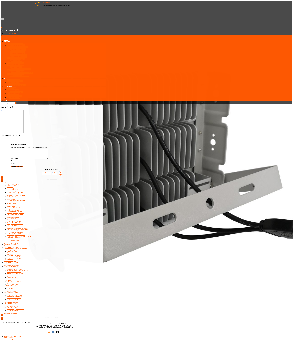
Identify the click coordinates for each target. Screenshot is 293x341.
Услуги (5, 78)
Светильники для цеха (16, 67)
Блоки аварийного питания (14, 281)
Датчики (9, 276)
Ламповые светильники (13, 218)
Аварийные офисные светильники (16, 295)
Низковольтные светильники (11, 246)
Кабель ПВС (10, 187)
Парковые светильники (16, 62)
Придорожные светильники (17, 75)
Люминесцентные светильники (12, 287)
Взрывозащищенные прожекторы (18, 56)
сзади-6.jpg (3, 138)
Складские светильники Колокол (15, 63)
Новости (6, 100)
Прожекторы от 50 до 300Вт (17, 71)
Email (13, 163)
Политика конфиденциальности (12, 339)
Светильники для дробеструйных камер (17, 229)
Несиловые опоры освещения (17, 200)
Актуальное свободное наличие (15, 44)
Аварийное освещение (9, 263)
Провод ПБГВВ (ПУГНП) (13, 189)
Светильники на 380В (12, 230)
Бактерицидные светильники (11, 266)
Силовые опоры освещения (17, 202)
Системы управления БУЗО (14, 310)
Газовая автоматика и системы (15, 273)
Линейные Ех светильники (17, 51)
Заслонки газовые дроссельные (15, 269)
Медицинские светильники (11, 292)
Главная (6, 40)
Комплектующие (8, 280)
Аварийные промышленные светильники (17, 228)
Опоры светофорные (12, 204)
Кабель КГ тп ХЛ (11, 185)
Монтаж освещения (12, 83)
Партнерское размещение (16, 92)
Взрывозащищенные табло (14, 215)
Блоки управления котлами (14, 272)
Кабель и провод (8, 182)
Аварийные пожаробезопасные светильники (15, 248)
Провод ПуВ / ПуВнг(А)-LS (14, 191)
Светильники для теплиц (10, 305)
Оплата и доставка (11, 88)
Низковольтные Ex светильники (15, 221)
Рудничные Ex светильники (14, 222)
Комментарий (15, 158)
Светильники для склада (10, 303)
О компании (7, 41)
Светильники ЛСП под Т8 (14, 258)
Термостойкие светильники (11, 243)
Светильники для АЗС (12, 74)
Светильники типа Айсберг (11, 262)
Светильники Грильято (13, 299)
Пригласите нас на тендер (13, 97)
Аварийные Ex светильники (17, 52)
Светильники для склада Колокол (12, 241)
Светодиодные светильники (14, 237)
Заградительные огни (12, 307)
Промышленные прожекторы (14, 233)
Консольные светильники (16, 239)
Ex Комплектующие (12, 225)
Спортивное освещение (10, 261)
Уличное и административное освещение (14, 250)
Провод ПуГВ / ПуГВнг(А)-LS (15, 192)
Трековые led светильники (10, 313)
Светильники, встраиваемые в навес (19, 77)
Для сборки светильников (13, 283)
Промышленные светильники (14, 64)
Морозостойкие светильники (11, 244)
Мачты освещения (11, 196)
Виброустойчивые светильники (15, 232)
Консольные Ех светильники (17, 53)
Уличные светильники (12, 57)
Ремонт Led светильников (13, 79)
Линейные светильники (10, 285)
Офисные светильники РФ (14, 298)
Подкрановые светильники (17, 66)
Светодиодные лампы (12, 284)
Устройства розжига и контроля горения (17, 270)
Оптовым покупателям (13, 93)
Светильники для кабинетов (11, 302)
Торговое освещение (9, 311)
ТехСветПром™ (46, 2)
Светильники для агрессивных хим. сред (20, 68)
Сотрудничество (8, 86)
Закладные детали (11, 203)
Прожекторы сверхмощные (14, 255)
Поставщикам (10, 89)
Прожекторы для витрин (10, 300)
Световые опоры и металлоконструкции (17, 46)
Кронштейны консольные (13, 207)
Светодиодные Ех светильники (18, 49)
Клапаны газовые (11, 277)
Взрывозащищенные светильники (15, 48)
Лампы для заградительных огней (15, 309)
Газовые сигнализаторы (13, 274)
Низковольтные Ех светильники (18, 55)
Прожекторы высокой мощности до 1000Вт (21, 73)
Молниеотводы (11, 206)
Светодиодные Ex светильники (15, 224)
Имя (12, 161)
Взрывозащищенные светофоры (15, 214)
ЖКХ (8, 252)
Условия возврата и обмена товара (13, 336)
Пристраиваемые (11, 291)
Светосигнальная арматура (11, 306)
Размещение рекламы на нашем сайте (16, 85)
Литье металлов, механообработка (16, 45)
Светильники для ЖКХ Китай (15, 257)
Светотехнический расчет (13, 82)
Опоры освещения (11, 199)
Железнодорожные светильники (12, 278)
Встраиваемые (10, 288)
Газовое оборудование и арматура (12, 267)
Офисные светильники (10, 294)
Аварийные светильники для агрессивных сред (19, 236)
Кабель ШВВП (10, 188)
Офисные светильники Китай (14, 296)
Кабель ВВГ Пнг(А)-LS (13, 184)
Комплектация (10, 198)
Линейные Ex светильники (14, 220)
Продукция (7, 42)
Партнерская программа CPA (14, 96)
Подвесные (10, 289)
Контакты (6, 99)
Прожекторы (10, 70)
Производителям (14, 90)
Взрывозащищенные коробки (14, 211)
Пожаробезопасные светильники (12, 247)
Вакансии (9, 94)
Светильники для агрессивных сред (16, 235)
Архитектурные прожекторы (17, 59)
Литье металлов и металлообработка (13, 193)
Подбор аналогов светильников (15, 81)
